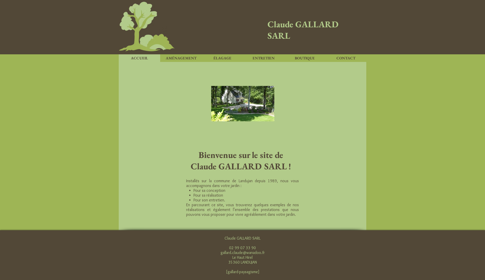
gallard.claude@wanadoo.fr (243, 252)
